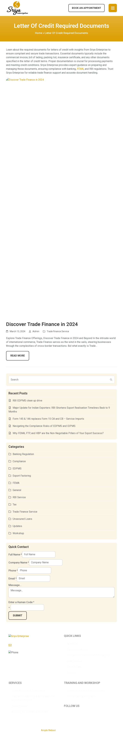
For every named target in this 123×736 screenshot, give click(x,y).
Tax (14, 504)
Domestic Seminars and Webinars (86, 690)
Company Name (18, 562)
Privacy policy (75, 729)
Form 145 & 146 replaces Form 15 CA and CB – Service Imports (48, 418)
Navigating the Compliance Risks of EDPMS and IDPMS (44, 425)
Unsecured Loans (22, 518)
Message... (14, 585)
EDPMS (17, 468)
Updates (17, 526)
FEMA (80, 68)
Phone (13, 570)
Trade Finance (19, 706)
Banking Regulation (23, 454)
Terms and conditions (106, 729)
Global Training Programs (81, 696)
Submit (17, 615)
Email (12, 578)
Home (38, 33)
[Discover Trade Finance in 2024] (61, 197)
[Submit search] (111, 379)
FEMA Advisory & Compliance (28, 690)
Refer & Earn (74, 666)
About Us (72, 643)
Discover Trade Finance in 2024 (42, 324)
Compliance (19, 461)
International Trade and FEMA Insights (88, 655)
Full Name (15, 554)
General (17, 490)
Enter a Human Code (21, 602)
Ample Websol (48, 730)
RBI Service (19, 497)
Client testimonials (77, 649)
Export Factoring (22, 475)
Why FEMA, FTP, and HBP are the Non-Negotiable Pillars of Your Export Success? (58, 433)
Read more (17, 355)
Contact (71, 672)
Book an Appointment (86, 8)
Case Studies (74, 661)
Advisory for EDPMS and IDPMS (30, 711)
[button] (113, 8)
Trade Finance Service (58, 331)
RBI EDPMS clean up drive (27, 400)
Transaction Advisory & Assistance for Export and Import (33, 698)
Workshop (18, 533)
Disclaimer (88, 729)
